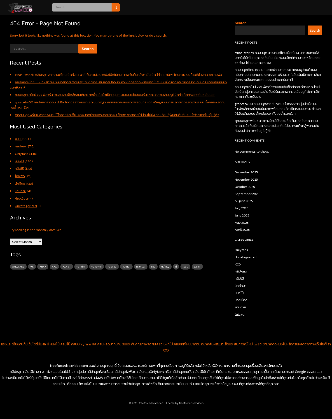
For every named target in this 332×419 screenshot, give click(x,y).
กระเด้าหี (81, 266)
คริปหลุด (112, 266)
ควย (153, 266)
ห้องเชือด (21, 198)
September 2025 (247, 193)
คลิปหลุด (21, 146)
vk (32, 266)
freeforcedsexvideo (151, 403)
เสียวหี (197, 266)
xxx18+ (67, 266)
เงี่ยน (185, 266)
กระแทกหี (96, 266)
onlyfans (18, 266)
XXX (18, 138)
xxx (54, 266)
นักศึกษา (21, 183)
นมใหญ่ (165, 266)
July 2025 (241, 208)
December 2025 (246, 172)
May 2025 (242, 222)
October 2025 (245, 186)
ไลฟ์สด (20, 176)
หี (176, 266)
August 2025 (244, 200)
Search (240, 23)
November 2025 (246, 179)
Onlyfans (21, 153)
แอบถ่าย (20, 190)
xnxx (43, 266)
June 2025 (242, 215)
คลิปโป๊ (19, 168)
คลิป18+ (126, 266)
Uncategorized (26, 205)
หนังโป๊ (19, 161)
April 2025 (242, 229)
